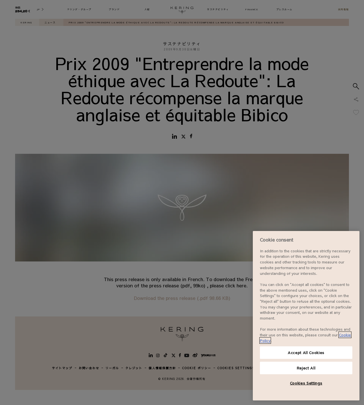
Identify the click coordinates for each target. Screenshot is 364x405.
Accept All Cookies (306, 352)
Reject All (306, 368)
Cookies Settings (306, 383)
